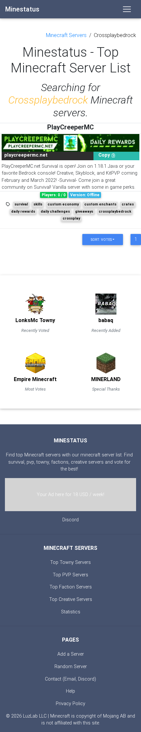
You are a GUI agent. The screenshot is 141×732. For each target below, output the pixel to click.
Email (70, 679)
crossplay (71, 218)
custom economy (63, 204)
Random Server (70, 666)
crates (128, 204)
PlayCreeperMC (70, 127)
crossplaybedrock (115, 211)
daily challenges (55, 211)
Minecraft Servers (66, 35)
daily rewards (23, 211)
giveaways (84, 211)
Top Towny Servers (70, 562)
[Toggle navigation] (127, 9)
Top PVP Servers (70, 575)
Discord (70, 520)
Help (70, 691)
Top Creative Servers (70, 599)
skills (37, 204)
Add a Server (70, 654)
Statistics (70, 612)
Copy (104, 155)
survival (21, 204)
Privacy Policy (70, 703)
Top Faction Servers (71, 587)
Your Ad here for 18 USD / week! (70, 494)
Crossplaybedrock (115, 35)
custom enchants (100, 204)
